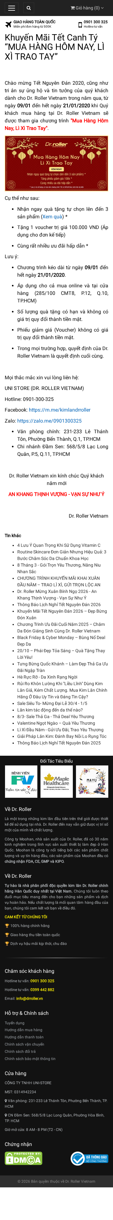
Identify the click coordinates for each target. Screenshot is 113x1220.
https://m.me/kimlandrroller (59, 410)
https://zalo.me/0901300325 (49, 421)
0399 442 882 (42, 990)
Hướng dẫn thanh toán (24, 1037)
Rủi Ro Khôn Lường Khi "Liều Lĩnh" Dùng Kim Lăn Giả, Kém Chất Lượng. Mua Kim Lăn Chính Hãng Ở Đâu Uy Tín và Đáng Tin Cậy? (62, 690)
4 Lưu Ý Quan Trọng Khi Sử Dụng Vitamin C (58, 545)
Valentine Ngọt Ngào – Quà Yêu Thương (56, 723)
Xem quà (52, 217)
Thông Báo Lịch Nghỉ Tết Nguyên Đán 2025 (59, 742)
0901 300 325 (96, 22)
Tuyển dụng (14, 1023)
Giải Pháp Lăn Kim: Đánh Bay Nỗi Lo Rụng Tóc (61, 736)
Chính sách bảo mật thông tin (30, 1059)
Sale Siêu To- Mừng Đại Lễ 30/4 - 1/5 (52, 703)
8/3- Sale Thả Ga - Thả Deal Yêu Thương (55, 716)
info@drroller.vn (29, 998)
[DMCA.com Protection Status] (23, 1158)
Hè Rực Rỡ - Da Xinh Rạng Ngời (47, 676)
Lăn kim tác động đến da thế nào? (50, 709)
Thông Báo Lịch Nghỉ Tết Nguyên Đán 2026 (59, 604)
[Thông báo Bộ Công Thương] (89, 1158)
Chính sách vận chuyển (24, 1044)
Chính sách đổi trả (20, 1051)
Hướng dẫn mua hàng (23, 1030)
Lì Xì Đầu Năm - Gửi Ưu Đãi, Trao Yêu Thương (60, 729)
